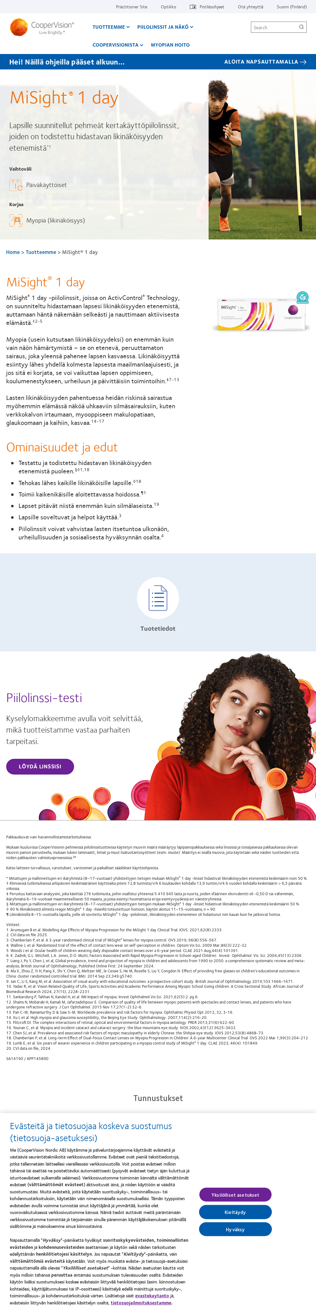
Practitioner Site (131, 6)
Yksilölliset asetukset (235, 1195)
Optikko (168, 6)
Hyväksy (235, 1229)
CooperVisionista (116, 44)
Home (13, 252)
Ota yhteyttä (250, 6)
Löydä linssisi (40, 766)
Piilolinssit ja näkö (163, 27)
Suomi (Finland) (292, 6)
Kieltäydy (235, 1212)
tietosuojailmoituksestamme (141, 1302)
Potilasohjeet (212, 6)
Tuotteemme (109, 27)
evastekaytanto (152, 1295)
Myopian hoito (170, 44)
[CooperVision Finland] (44, 27)
